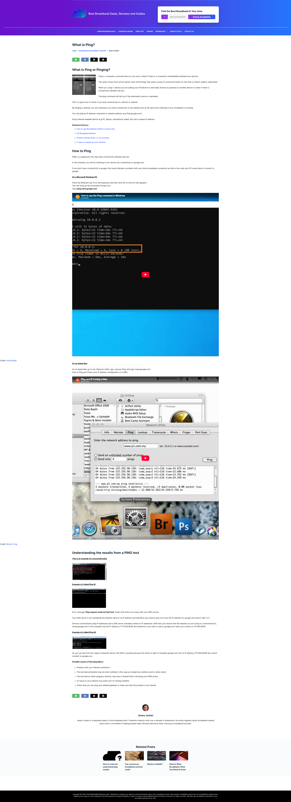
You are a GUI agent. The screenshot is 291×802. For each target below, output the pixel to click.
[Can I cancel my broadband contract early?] (134, 755)
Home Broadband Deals (106, 31)
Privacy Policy (176, 31)
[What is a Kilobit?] (156, 755)
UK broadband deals (150, 796)
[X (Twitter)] (94, 60)
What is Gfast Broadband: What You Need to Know (177, 767)
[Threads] (103, 60)
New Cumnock (167, 796)
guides (76, 796)
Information (160, 31)
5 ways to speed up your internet (91, 142)
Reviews (150, 31)
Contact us (189, 31)
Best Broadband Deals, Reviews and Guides (116, 13)
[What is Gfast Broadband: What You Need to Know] (178, 755)
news (216, 794)
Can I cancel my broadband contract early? (134, 767)
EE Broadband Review (86, 133)
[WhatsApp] (76, 60)
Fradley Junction (180, 796)
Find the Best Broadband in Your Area (181, 11)
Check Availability (202, 17)
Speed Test (140, 31)
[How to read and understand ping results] (112, 755)
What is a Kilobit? (155, 764)
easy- (86, 796)
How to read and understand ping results (110, 767)
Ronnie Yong (11, 544)
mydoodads (11, 360)
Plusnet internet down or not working (93, 138)
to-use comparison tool (96, 796)
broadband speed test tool (189, 794)
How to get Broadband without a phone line (96, 129)
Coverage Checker (125, 31)
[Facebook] (85, 60)
